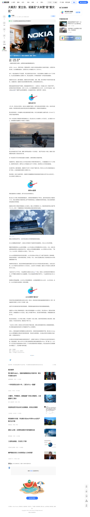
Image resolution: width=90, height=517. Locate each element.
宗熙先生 (10, 424)
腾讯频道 (51, 506)
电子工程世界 (11, 402)
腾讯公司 (30, 512)
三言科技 (10, 413)
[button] (78, 12)
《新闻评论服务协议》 (27, 463)
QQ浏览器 (47, 506)
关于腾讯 (10, 506)
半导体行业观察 (11, 447)
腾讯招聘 (38, 506)
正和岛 (9, 390)
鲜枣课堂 (10, 436)
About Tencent (15, 506)
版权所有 (34, 512)
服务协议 (21, 506)
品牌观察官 (10, 379)
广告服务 (34, 506)
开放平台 (29, 506)
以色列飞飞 (10, 458)
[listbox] (32, 414)
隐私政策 (25, 506)
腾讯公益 (42, 506)
